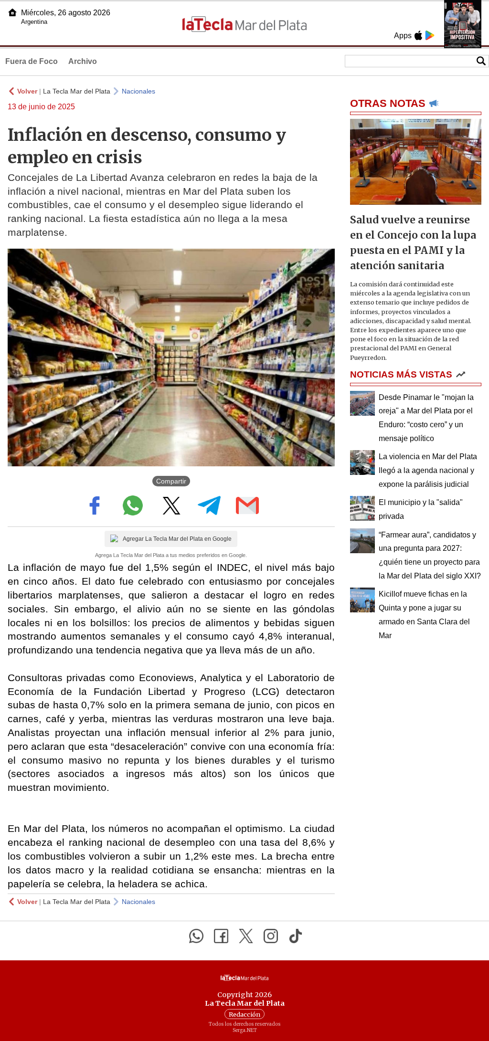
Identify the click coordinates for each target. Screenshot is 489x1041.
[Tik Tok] (296, 936)
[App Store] (418, 35)
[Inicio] (12, 12)
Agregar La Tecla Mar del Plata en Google (177, 539)
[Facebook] (221, 936)
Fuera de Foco (31, 61)
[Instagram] (271, 936)
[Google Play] (430, 35)
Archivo (82, 61)
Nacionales (138, 91)
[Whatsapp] (196, 936)
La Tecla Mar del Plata (76, 91)
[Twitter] (246, 936)
